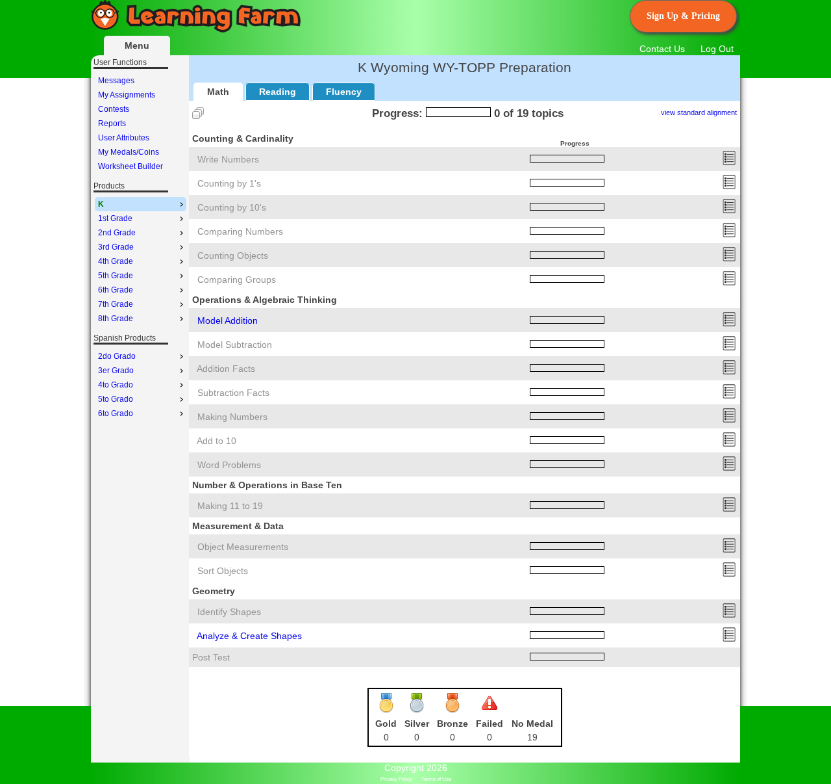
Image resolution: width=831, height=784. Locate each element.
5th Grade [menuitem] (115, 275)
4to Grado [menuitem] (115, 384)
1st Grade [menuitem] (115, 218)
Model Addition (227, 320)
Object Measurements (242, 547)
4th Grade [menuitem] (115, 261)
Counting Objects (232, 255)
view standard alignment (699, 112)
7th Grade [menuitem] (115, 304)
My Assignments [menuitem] (126, 94)
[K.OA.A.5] (729, 372)
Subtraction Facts (233, 392)
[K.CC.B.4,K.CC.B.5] (729, 259)
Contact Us (662, 49)
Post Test (211, 657)
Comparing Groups (236, 279)
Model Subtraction (234, 344)
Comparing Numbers (240, 231)
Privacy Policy (396, 779)
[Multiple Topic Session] (198, 113)
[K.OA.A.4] (729, 444)
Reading (277, 91)
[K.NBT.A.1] (729, 509)
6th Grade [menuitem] (115, 289)
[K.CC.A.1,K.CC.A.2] (729, 186)
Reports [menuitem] (112, 123)
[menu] (140, 123)
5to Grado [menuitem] (115, 399)
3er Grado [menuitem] (116, 370)
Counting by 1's (229, 183)
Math (218, 91)
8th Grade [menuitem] (115, 318)
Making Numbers (232, 417)
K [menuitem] (101, 204)
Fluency (344, 91)
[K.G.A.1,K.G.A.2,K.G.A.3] (729, 615)
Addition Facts (226, 368)
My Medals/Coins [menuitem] (128, 152)
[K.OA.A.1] (729, 324)
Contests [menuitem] (113, 109)
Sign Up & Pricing (683, 16)
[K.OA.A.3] (729, 420)
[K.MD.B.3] (729, 574)
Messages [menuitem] (116, 80)
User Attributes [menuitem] (123, 137)
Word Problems (229, 465)
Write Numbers (228, 159)
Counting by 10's (231, 207)
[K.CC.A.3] (729, 162)
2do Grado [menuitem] (117, 356)
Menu (137, 45)
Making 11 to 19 (230, 506)
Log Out (717, 49)
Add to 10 (216, 441)
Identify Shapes (229, 612)
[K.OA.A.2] (729, 468)
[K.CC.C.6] (729, 283)
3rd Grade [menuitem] (116, 247)
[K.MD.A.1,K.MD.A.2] (729, 550)
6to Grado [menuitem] (115, 413)
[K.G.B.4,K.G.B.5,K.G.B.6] (729, 639)
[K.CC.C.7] (729, 234)
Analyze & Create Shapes (249, 636)
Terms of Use (436, 779)
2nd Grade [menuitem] (117, 232)
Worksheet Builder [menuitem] (130, 166)
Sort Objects (222, 571)
